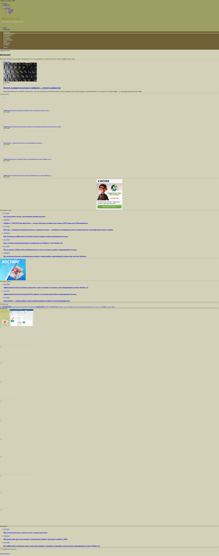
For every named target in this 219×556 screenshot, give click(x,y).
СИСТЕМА (6, 43)
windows (6, 306)
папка (74, 306)
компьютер (40, 307)
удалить (104, 306)
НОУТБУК (6, 36)
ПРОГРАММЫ (7, 40)
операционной (53, 306)
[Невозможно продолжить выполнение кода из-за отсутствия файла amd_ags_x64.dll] (16, 418)
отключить (60, 306)
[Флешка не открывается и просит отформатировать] (16, 490)
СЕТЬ (5, 41)
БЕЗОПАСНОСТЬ (8, 33)
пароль (77, 306)
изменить (33, 306)
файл (113, 306)
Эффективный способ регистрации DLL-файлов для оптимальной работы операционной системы (32, 126)
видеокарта (17, 306)
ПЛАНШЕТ (7, 38)
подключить (81, 306)
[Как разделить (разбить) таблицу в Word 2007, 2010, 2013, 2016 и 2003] (16, 325)
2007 (1, 306)
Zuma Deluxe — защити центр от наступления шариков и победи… (23, 143)
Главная (2, 50)
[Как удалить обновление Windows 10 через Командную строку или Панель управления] (16, 473)
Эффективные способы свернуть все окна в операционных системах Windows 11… (27, 175)
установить (109, 306)
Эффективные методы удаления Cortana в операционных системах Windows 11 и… (27, 159)
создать (96, 306)
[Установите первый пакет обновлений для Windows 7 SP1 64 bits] (11, 399)
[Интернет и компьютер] (12, 25)
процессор (92, 306)
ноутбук (47, 306)
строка (99, 306)
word (13, 306)
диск (29, 306)
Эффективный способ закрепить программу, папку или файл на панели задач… (26, 110)
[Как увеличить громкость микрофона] (16, 525)
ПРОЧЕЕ (6, 44)
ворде (26, 306)
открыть (70, 306)
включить (22, 306)
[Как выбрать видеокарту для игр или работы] (16, 507)
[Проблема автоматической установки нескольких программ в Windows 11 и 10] (15, 344)
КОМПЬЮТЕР (7, 35)
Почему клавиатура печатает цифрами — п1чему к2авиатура (32, 88)
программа (87, 306)
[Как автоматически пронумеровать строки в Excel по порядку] (16, 454)
